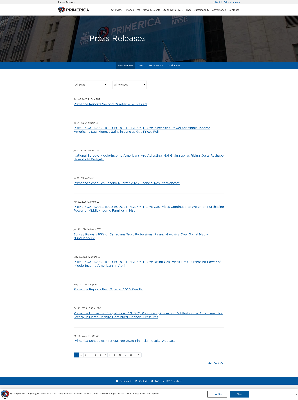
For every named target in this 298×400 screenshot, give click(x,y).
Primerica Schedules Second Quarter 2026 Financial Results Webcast (127, 183)
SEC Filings (184, 10)
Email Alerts (174, 65)
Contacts (233, 10)
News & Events (151, 10)
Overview (116, 10)
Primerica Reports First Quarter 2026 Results (108, 289)
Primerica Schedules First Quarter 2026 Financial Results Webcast (124, 340)
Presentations (156, 65)
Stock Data (169, 10)
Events (141, 65)
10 (121, 355)
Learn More (217, 394)
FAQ (157, 381)
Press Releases (125, 65)
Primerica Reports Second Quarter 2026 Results (110, 104)
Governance (219, 10)
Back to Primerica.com (227, 2)
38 (132, 355)
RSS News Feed (174, 381)
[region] (149, 394)
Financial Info (132, 10)
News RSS (216, 363)
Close (239, 394)
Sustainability (201, 10)
